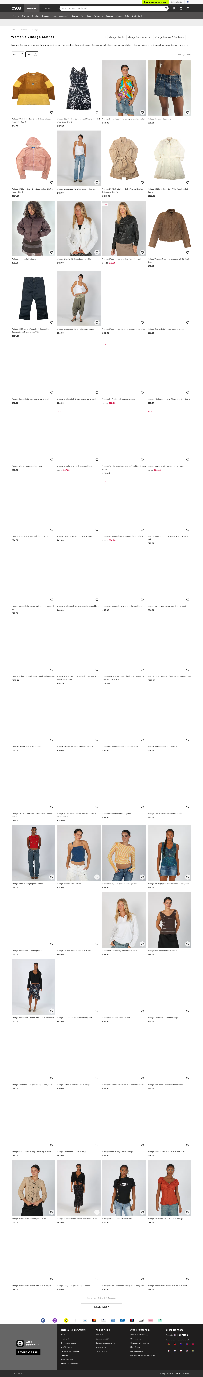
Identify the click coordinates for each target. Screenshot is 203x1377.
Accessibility (187, 1373)
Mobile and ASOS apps (139, 1334)
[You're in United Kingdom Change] (187, 2)
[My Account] (174, 8)
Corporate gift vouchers (139, 1343)
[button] (169, 1344)
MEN (47, 8)
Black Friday (135, 1347)
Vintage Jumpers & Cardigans (169, 37)
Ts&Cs (178, 1373)
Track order (65, 1339)
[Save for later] (51, 112)
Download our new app (155, 2)
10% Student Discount (70, 1351)
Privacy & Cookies (166, 1373)
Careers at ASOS (103, 1339)
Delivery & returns (68, 1343)
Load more (101, 1307)
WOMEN (31, 8)
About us (99, 1334)
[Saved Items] (181, 8)
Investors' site (101, 1347)
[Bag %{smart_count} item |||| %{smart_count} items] (187, 8)
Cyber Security (102, 1351)
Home (14, 29)
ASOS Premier (67, 1347)
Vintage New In (116, 37)
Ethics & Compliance (69, 1363)
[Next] (189, 37)
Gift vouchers (135, 1339)
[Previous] (105, 37)
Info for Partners (136, 1351)
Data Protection (67, 1359)
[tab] (16, 15)
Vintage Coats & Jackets (139, 37)
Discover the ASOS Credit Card (142, 1355)
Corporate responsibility (105, 1343)
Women (24, 29)
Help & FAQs (176, 2)
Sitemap (64, 1355)
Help (63, 1334)
